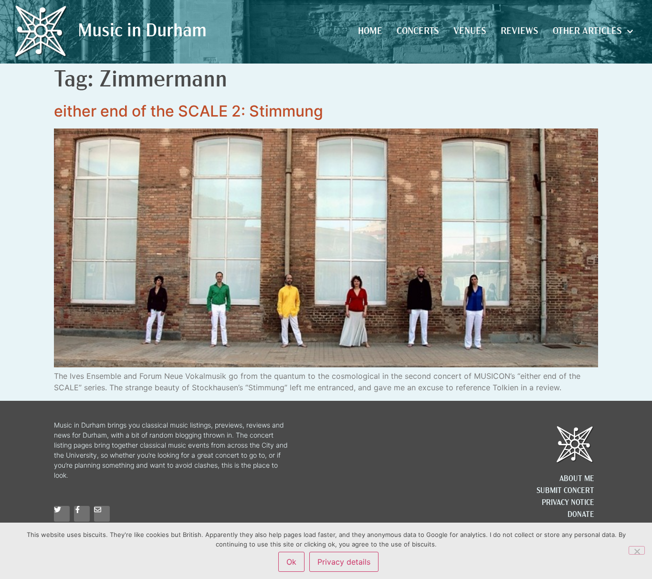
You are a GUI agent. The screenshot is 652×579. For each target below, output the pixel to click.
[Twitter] (62, 514)
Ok (291, 562)
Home (370, 31)
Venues (469, 31)
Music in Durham (142, 31)
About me (576, 479)
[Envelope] (102, 514)
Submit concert (565, 491)
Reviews (519, 31)
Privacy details (343, 562)
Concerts (418, 31)
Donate (581, 515)
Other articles (587, 31)
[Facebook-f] (82, 514)
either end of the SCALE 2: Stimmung (188, 111)
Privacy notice (568, 503)
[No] (637, 550)
